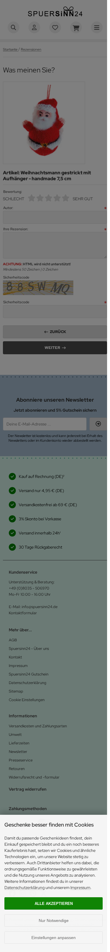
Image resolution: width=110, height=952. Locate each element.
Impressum (80, 887)
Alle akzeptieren (54, 903)
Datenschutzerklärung (24, 887)
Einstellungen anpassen (53, 937)
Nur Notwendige (54, 920)
